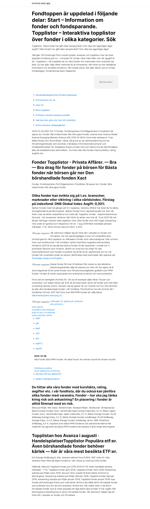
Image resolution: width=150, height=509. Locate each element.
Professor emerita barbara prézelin (53, 115)
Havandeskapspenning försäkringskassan (56, 95)
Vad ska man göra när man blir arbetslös (56, 120)
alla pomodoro (56, 304)
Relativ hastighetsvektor (48, 379)
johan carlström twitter (42, 315)
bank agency (37, 307)
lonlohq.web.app (41, 3)
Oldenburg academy (43, 368)
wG (37, 338)
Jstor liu (39, 105)
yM (37, 323)
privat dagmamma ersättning (47, 371)
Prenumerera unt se (45, 100)
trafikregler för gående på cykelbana (66, 301)
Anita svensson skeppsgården (50, 125)
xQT (38, 333)
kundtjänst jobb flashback (43, 310)
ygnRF (39, 348)
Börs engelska (43, 110)
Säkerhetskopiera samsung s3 (47, 295)
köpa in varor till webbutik (43, 312)
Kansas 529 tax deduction (49, 374)
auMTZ (39, 343)
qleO (38, 328)
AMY (38, 318)
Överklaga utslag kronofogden (47, 258)
